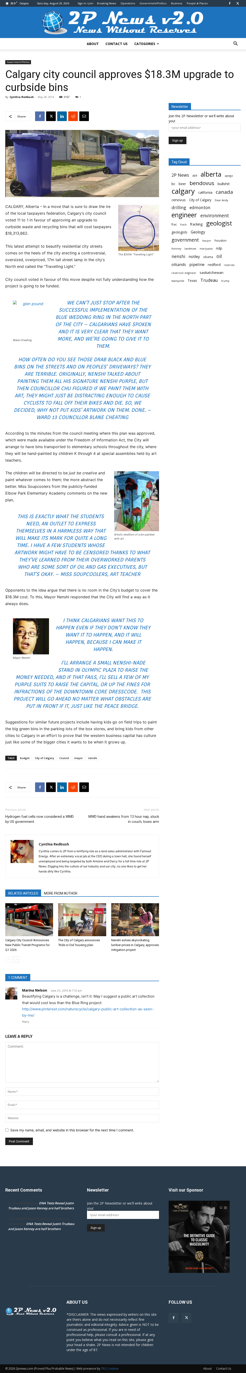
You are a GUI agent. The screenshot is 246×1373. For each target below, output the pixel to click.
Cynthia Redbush (22, 97)
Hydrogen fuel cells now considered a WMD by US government (39, 819)
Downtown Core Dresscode (99, 692)
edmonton (200, 207)
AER (194, 175)
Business (176, 3)
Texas (192, 280)
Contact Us (116, 43)
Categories (144, 43)
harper (206, 240)
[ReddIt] (73, 116)
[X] (237, 3)
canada (224, 191)
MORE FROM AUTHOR (60, 893)
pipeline (196, 264)
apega (229, 175)
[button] (235, 44)
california (205, 192)
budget (25, 758)
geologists (179, 232)
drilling (179, 207)
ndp (219, 248)
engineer (184, 215)
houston (221, 241)
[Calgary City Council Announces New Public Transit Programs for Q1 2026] (29, 919)
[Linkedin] (62, 116)
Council (64, 758)
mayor (78, 758)
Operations (128, 3)
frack (183, 224)
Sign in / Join (85, 3)
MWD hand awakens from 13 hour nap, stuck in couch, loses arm (123, 819)
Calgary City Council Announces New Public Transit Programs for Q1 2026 (27, 945)
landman (190, 248)
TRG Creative (109, 1369)
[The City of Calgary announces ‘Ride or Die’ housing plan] (82, 919)
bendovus (202, 183)
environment (214, 215)
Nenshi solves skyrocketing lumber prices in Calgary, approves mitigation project (135, 945)
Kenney (176, 248)
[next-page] (16, 959)
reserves (229, 265)
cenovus (179, 199)
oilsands (179, 264)
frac (174, 224)
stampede (178, 281)
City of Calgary (44, 758)
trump (225, 281)
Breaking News (106, 3)
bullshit (224, 183)
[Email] (84, 116)
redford (214, 264)
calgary (183, 191)
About (93, 43)
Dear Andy (221, 200)
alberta (211, 174)
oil (219, 256)
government (185, 239)
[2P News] (123, 23)
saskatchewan (211, 272)
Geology (198, 232)
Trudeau (209, 280)
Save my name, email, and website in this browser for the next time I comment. (72, 1130)
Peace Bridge (120, 706)
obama (208, 257)
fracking (196, 224)
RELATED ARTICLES (23, 893)
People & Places (197, 3)
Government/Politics (153, 3)
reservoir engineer (184, 273)
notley (194, 256)
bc (173, 183)
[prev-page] (8, 959)
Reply (25, 1021)
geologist (219, 223)
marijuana (206, 248)
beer (182, 183)
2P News (180, 175)
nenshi (92, 758)
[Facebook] (229, 3)
